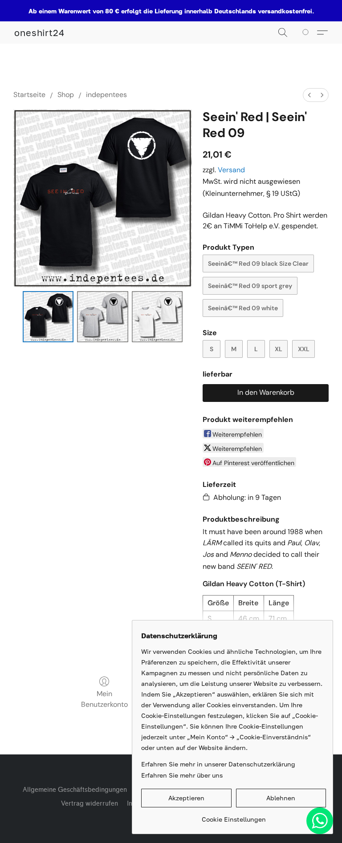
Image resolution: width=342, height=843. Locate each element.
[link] (233, 816)
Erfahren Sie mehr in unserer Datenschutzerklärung (218, 764)
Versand (231, 169)
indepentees (106, 94)
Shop (65, 94)
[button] (39, 32)
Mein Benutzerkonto (104, 699)
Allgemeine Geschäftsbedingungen (75, 790)
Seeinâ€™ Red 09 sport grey (250, 286)
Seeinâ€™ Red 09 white (243, 308)
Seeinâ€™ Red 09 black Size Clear (258, 263)
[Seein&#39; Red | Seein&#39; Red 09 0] (48, 316)
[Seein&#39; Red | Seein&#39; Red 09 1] (102, 316)
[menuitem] (309, 95)
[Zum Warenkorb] (307, 32)
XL (278, 349)
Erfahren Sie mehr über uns (182, 775)
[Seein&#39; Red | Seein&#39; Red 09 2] (157, 316)
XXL (303, 349)
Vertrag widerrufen (89, 803)
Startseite (29, 94)
